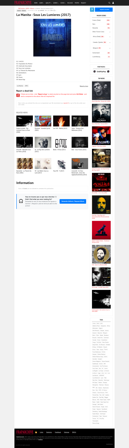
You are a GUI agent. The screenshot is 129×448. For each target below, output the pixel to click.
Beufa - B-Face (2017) (59, 149)
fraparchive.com (20, 437)
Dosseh (105, 347)
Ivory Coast (95, 368)
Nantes (100, 388)
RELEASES (70, 3)
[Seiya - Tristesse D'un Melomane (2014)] (80, 121)
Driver (94, 349)
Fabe (98, 349)
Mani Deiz (95, 380)
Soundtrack (104, 409)
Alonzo (107, 330)
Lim (106, 373)
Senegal (94, 404)
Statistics (49, 432)
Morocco (107, 385)
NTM (100, 390)
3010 (98, 323)
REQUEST (83, 3)
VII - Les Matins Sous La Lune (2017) (41, 172)
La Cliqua (101, 371)
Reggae (106, 397)
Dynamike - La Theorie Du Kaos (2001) (23, 172)
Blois (98, 335)
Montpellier (95, 385)
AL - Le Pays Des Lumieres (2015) (42, 150)
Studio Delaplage (103, 411)
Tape (100, 416)
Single (102, 407)
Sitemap (66, 432)
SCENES (62, 3)
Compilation (104, 340)
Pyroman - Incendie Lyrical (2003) (42, 129)
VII (97, 418)
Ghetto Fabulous (101, 354)
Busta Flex (100, 337)
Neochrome (106, 388)
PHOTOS (77, 3)
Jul (102, 368)
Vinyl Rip (101, 418)
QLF (103, 395)
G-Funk (103, 352)
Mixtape (105, 382)
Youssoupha (95, 421)
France (105, 349)
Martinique (106, 380)
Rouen (94, 402)
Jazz (100, 368)
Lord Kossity (95, 375)
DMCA (74, 432)
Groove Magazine (97, 361)
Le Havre (95, 373)
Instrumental (96, 366)
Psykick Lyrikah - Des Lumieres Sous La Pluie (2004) (23, 130)
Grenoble (95, 359)
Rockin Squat (103, 400)
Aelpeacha (103, 326)
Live (109, 373)
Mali (105, 378)
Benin (94, 335)
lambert (41, 10)
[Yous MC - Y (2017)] (61, 163)
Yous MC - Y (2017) (58, 171)
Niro (97, 390)
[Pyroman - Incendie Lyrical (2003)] (43, 121)
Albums (24, 10)
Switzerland (100, 53)
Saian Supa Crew (105, 402)
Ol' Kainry (104, 390)
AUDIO (41, 3)
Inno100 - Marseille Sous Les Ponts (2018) (23, 150)
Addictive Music (96, 326)
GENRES (55, 3)
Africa (108, 326)
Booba (101, 335)
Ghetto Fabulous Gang (98, 357)
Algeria (100, 328)
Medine (100, 382)
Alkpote (102, 330)
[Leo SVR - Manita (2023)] (61, 121)
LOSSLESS (101, 375)
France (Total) (100, 20)
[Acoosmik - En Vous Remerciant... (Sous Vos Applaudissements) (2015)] (80, 163)
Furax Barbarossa (97, 352)
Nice (94, 390)
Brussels (95, 337)
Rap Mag (101, 397)
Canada (94, 340)
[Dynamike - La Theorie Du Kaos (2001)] (24, 163)
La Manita (20, 86)
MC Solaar (95, 382)
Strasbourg (95, 411)
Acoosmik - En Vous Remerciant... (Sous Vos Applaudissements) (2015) (79, 173)
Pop (100, 395)
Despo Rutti (95, 345)
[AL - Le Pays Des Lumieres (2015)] (43, 142)
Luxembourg (100, 57)
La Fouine (106, 371)
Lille (103, 373)
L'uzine (105, 368)
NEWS (35, 3)
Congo (94, 342)
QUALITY (48, 3)
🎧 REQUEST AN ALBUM (103, 9)
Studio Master (96, 414)
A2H (101, 323)
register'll (66, 103)
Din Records (102, 345)
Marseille (100, 28)
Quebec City (95, 397)
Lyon (102, 378)
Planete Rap (95, 395)
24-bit (94, 323)
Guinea (101, 364)
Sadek (98, 402)
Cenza (98, 340)
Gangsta (94, 354)
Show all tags (96, 423)
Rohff (108, 400)
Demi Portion (105, 342)
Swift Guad (102, 414)
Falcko (101, 349)
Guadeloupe (95, 364)
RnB (98, 400)
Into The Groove (104, 366)
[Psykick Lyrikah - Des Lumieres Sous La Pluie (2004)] (24, 121)
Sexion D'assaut (96, 407)
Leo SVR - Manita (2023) (60, 128)
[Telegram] (92, 10)
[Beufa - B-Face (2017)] (61, 142)
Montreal (101, 385)
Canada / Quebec (99, 42)
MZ (96, 388)
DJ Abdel (108, 345)
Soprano (99, 409)
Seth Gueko (100, 404)
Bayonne (100, 333)
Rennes (94, 400)
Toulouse (105, 416)
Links (41, 432)
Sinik (106, 407)
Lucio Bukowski (96, 378)
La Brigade (95, 371)
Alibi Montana (96, 330)
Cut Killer (99, 342)
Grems (105, 357)
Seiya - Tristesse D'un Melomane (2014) (78, 129)
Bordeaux (106, 335)
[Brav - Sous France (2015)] (80, 142)
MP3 (26, 86)
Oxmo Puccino (100, 392)
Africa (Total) (98, 37)
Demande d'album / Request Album (72, 201)
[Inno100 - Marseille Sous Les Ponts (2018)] (24, 142)
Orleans (94, 392)
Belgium (96, 48)
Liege (99, 373)
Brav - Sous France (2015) (79, 149)
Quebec (107, 395)
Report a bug (84, 86)
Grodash (100, 359)
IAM (104, 364)
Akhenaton (95, 328)
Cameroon (106, 337)
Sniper (94, 409)
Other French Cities (98, 32)
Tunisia (94, 418)
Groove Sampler (105, 361)
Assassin (95, 333)
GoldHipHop (109, 444)
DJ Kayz (94, 347)
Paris (100, 24)
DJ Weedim (99, 347)
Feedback (58, 432)
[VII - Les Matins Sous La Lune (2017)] (43, 163)
